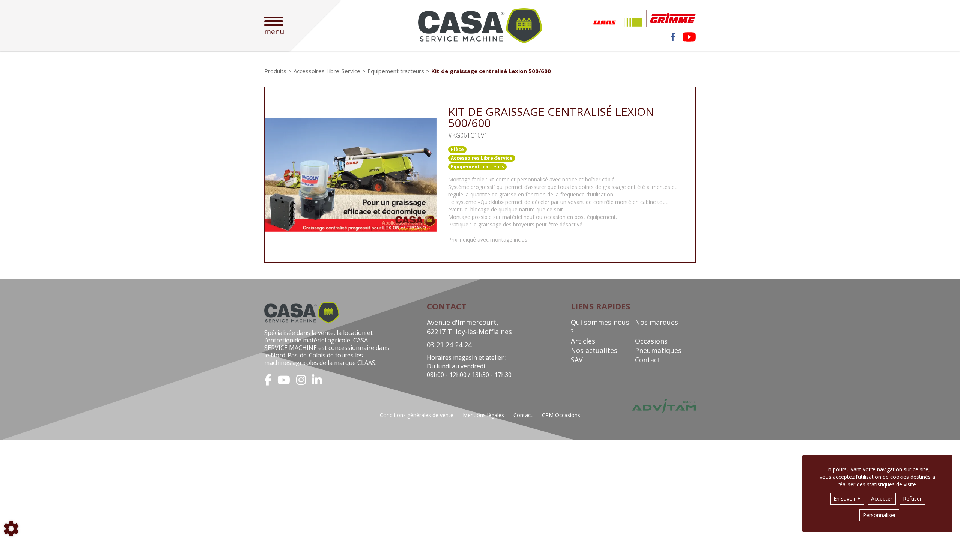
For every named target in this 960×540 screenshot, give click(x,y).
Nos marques (656, 322)
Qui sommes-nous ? (600, 327)
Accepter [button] (881, 498)
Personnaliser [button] (879, 515)
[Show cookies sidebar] (11, 528)
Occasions (651, 340)
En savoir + (847, 498)
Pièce (457, 149)
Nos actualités (594, 350)
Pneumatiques (658, 350)
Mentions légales (483, 415)
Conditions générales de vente (416, 415)
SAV (577, 359)
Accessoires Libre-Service (482, 158)
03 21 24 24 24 (449, 344)
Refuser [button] (912, 498)
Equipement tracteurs (477, 167)
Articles (583, 340)
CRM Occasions (561, 415)
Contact (647, 359)
